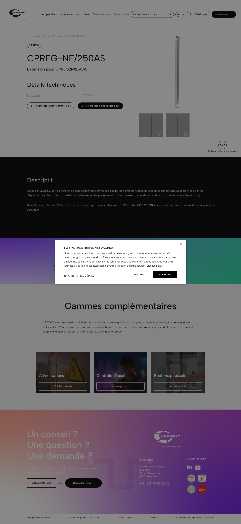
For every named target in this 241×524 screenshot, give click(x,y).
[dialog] (120, 262)
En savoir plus (155, 265)
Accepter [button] (165, 274)
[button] (79, 275)
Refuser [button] (138, 274)
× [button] (181, 244)
